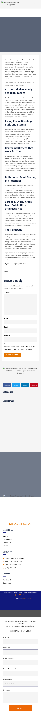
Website (7, 336)
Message (6, 690)
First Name (7, 637)
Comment (8, 292)
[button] (34, 4)
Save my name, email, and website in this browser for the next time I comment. (19, 348)
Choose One (7, 679)
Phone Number (9, 669)
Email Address (8, 658)
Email (6, 327)
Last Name (7, 648)
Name (6, 318)
